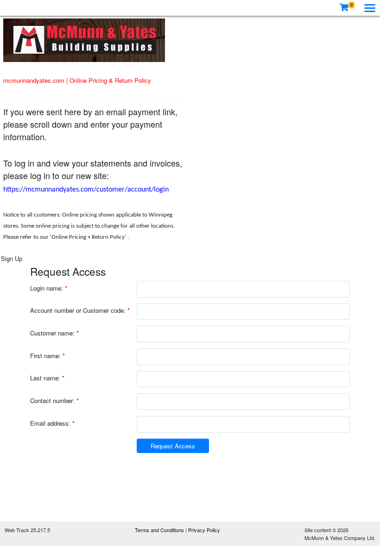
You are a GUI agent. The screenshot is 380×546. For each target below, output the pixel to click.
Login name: (48, 288)
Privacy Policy (204, 530)
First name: (47, 355)
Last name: (47, 377)
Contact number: (54, 400)
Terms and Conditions (160, 530)
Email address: (52, 423)
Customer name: (54, 333)
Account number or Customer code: (80, 310)
